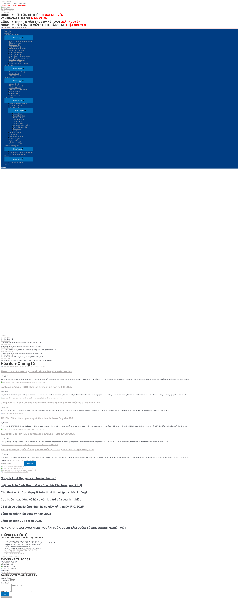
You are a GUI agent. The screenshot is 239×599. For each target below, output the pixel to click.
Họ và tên (4, 578)
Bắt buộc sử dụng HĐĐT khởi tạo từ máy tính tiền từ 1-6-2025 (36, 387)
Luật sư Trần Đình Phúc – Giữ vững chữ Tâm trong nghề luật (41, 485)
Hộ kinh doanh (5, 341)
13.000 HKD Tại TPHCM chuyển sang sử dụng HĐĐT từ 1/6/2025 (38, 433)
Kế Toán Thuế (5, 337)
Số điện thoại (5, 581)
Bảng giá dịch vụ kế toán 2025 (21, 520)
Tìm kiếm (30, 463)
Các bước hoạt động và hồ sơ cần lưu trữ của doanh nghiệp (41, 499)
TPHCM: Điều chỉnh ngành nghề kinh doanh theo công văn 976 (37, 418)
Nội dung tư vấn (6, 591)
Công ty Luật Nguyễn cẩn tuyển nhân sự (28, 478)
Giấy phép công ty (7, 351)
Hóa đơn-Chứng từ (7, 344)
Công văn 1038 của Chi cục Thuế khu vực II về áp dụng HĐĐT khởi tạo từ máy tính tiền (50, 402)
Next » (32, 460)
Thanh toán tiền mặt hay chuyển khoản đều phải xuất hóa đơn (36, 371)
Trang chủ (4, 335)
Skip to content (6, 2)
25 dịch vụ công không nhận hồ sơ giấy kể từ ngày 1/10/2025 (42, 506)
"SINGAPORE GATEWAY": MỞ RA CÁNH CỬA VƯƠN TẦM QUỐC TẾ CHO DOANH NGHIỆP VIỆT (63, 527)
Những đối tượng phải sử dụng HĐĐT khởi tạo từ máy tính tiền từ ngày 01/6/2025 (47, 449)
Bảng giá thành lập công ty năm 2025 (26, 513)
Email (3, 583)
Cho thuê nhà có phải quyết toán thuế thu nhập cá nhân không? (44, 492)
